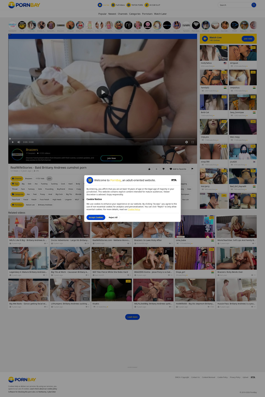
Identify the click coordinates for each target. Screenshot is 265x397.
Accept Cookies (96, 217)
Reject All (113, 217)
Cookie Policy (134, 209)
